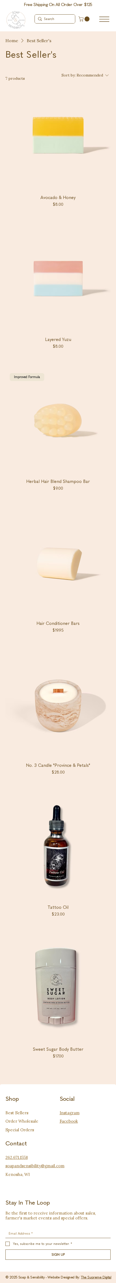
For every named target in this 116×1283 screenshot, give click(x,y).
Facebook (69, 1121)
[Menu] (104, 19)
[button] (85, 18)
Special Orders (19, 1129)
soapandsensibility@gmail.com (34, 1165)
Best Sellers (16, 1112)
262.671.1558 (16, 1157)
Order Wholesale (21, 1121)
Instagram (70, 1112)
